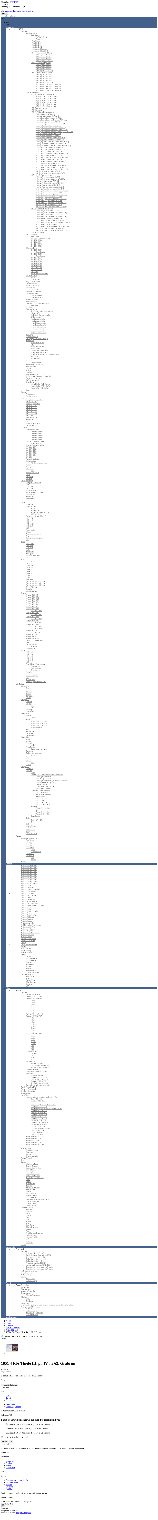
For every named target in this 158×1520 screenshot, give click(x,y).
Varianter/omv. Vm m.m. (34, 492)
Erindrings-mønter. (32, 1150)
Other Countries (31, 982)
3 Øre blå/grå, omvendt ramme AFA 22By (50, 179)
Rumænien (29, 751)
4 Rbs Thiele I (36, 43)
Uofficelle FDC (36, 362)
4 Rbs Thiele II (36, 45)
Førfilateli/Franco (42, 37)
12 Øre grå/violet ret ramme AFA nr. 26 (49, 147)
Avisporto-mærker (32, 299)
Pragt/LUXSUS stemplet (34, 640)
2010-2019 (29, 548)
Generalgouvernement (43, 777)
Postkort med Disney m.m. (30, 933)
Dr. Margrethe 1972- (38, 1075)
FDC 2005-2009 (36, 628)
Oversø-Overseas (26, 974)
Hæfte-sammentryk (32, 380)
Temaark (29, 372)
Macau (33, 850)
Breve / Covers (36, 236)
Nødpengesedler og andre (29, 1271)
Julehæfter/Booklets (32, 473)
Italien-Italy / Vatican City (35, 1178)
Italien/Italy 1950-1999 (39, 725)
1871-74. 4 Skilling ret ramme (46, 102)
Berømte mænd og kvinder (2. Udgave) (39, 1269)
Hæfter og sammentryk (44, 794)
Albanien (29, 692)
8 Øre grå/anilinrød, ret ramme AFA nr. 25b (51, 144)
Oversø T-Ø (30, 856)
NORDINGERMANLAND (40, 512)
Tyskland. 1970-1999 (43, 812)
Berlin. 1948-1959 (37, 820)
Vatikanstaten (30, 830)
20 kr (32, 1059)
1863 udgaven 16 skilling (44, 71)
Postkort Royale (26, 921)
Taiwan (28, 842)
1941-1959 (29, 567)
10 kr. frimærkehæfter (38, 323)
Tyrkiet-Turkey (31, 1203)
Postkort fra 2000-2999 (29, 868)
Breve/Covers (35, 35)
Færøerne (24, 398)
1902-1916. (30, 488)
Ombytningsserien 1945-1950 (36, 1261)
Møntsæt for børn (37, 1063)
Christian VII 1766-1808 (34, 996)
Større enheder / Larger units (41, 238)
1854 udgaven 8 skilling (44, 59)
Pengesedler (10, 1468)
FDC (27, 360)
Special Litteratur (32, 1315)
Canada (28, 1215)
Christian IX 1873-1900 (39, 1077)
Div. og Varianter (32, 587)
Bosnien (28, 694)
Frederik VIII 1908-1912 (39, 1079)
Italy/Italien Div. (36, 727)
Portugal (29, 743)
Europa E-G (25, 700)
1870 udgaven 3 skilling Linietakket (48, 86)
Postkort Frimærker (27, 893)
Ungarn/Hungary (31, 826)
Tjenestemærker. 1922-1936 (35, 585)
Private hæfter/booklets (39, 463)
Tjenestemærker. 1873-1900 (35, 581)
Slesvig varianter (31, 396)
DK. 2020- (34, 272)
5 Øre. (33, 1004)
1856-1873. (30, 485)
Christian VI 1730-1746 (39, 1119)
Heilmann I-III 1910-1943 (35, 1253)
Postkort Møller (26, 909)
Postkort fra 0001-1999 (29, 866)
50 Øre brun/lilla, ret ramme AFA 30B (49, 201)
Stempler (29, 589)
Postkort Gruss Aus (27, 897)
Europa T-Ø (25, 767)
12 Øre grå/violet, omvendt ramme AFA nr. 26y (52, 149)
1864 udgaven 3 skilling (44, 76)
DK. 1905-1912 (36, 242)
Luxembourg (30, 735)
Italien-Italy (30, 964)
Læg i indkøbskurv (9, 1385)
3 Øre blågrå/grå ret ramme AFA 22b (48, 122)
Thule (28, 475)
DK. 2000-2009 (36, 268)
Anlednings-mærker (33, 374)
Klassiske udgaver (32, 33)
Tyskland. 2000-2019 (43, 814)
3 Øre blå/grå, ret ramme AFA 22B (48, 177)
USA (32, 858)
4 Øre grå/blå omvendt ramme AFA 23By (50, 183)
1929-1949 (29, 520)
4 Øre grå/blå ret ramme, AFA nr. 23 (48, 126)
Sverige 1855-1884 (32, 595)
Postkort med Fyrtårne (28, 895)
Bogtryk (33, 278)
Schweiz (28, 761)
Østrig (28, 832)
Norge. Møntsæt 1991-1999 (35, 1142)
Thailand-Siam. (31, 1235)
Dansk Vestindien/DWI (29, 1087)
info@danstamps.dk (23, 1513)
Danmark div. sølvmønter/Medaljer (38, 1085)
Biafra (28, 1213)
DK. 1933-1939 (36, 250)
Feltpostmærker (31, 648)
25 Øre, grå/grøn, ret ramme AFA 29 (48, 163)
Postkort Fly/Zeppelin (28, 891)
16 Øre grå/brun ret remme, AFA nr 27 (49, 155)
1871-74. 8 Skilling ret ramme (46, 100)
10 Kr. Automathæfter (38, 333)
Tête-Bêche (30, 307)
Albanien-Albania (32, 1164)
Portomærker (30, 287)
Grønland (24, 427)
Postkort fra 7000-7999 (29, 878)
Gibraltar (29, 702)
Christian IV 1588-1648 (39, 1111)
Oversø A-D (30, 844)
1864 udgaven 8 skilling (44, 80)
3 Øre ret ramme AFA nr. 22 (45, 114)
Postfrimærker (31, 394)
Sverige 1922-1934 (32, 601)
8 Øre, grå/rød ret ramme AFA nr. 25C (49, 218)
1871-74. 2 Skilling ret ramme (46, 96)
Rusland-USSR (31, 1190)
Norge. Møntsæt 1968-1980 (35, 1136)
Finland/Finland (26, 1158)
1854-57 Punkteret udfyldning (41, 53)
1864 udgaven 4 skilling (44, 78)
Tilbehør (24, 1297)
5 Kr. (32, 1050)
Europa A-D (25, 686)
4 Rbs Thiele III (36, 47)
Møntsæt (29, 1154)
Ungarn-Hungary (32, 1205)
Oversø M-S (30, 848)
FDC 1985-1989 (36, 615)
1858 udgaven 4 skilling (44, 65)
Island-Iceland (26, 949)
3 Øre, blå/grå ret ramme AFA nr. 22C (49, 211)
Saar (27, 757)
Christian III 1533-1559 (39, 1107)
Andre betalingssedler (28, 1275)
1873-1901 (29, 561)
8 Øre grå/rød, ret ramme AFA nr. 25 (48, 136)
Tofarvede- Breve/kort (38, 232)
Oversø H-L (30, 854)
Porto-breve (35, 289)
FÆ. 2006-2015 (31, 412)
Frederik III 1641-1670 (34, 994)
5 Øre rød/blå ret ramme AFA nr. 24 (48, 134)
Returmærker (35, 670)
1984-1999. (30, 544)
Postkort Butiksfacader (29, 884)
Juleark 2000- (35, 349)
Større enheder (31, 490)
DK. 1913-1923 (36, 244)
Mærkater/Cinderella (28, 1291)
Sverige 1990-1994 (32, 617)
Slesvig (23, 392)
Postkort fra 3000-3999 (29, 870)
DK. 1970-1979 (36, 262)
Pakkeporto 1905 (36, 431)
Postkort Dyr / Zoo (27, 887)
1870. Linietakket (37, 110)
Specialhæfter (30, 382)
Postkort (9, 1463)
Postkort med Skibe (27, 923)
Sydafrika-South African (34, 1233)
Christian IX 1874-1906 (34, 998)
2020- (28, 550)
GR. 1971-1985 (31, 449)
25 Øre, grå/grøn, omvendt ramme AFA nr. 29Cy (53, 222)
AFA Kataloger (31, 1309)
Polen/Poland (30, 747)
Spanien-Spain (31, 970)
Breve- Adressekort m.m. (39, 274)
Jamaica (28, 1221)
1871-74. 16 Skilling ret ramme (47, 104)
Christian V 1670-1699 (39, 1115)
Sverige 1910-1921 (32, 599)
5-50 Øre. (34, 1054)
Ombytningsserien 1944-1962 (36, 1259)
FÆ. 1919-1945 (31, 402)
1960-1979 (29, 569)
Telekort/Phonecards (33, 1295)
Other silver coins (32, 1227)
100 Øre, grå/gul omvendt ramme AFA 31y (51, 173)
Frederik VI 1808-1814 (39, 1124)
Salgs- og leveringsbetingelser (17, 1480)
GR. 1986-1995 (31, 451)
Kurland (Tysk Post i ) (43, 784)
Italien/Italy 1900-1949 (39, 723)
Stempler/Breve (36, 443)
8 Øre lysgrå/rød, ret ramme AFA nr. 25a (50, 140)
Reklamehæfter (36, 317)
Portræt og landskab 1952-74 (36, 1263)
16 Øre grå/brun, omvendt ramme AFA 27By (51, 195)
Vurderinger (25, 1303)
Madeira (33, 745)
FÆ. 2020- (29, 416)
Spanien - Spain (31, 1195)
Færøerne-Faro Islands (28, 939)
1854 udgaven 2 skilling (44, 55)
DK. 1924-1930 (36, 246)
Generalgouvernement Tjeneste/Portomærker (51, 780)
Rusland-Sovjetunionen (34, 753)
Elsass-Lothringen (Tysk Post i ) (47, 782)
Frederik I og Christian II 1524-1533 (43, 1105)
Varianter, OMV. (31, 276)
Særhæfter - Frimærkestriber (41, 315)
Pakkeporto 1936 (36, 437)
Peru (27, 1231)
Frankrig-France (31, 958)
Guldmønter (30, 1073)
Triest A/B (29, 769)
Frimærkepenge (26, 1289)
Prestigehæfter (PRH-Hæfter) (41, 386)
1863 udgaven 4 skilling (44, 69)
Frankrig (29, 710)
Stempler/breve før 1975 (34, 400)
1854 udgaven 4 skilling (44, 57)
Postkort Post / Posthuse (29, 915)
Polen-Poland (30, 1184)
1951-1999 (29, 656)
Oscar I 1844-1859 (37, 1130)
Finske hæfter (30, 530)
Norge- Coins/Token (33, 1140)
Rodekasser (29, 1301)
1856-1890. (30, 504)
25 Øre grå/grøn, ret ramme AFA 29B (49, 197)
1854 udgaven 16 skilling (44, 61)
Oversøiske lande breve (29, 838)
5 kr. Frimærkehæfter (38, 321)
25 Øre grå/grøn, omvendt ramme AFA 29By (51, 199)
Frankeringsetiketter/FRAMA (36, 516)
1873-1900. (30, 487)
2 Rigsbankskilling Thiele (40, 51)
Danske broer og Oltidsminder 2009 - (39, 1255)
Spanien (28, 765)
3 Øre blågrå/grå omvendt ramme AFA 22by (51, 124)
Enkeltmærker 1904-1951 (40, 351)
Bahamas (29, 1211)
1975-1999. (30, 524)
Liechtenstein (30, 733)
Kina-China (30, 976)
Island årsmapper (32, 591)
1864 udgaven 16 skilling (44, 82)
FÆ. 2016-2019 (31, 414)
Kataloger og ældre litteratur (31, 1307)
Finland (23, 502)
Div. (32, 345)
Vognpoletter (25, 1287)
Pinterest (9, 1400)
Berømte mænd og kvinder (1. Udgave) (39, 1267)
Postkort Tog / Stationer (29, 931)
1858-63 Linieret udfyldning (41, 63)
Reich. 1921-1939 (42, 800)
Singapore (29, 984)
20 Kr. (28, 1146)
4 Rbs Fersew (35, 41)
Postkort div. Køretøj (28, 929)
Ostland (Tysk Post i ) (43, 788)
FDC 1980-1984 (36, 611)
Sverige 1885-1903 (32, 597)
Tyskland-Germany (32, 972)
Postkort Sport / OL (28, 927)
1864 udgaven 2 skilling (44, 75)
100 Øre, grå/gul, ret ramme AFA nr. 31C (50, 228)
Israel (28, 1219)
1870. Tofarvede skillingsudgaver (42, 94)
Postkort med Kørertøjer (29, 903)
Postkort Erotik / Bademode (30, 889)
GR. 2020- (29, 457)
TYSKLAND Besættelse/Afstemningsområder (47, 775)
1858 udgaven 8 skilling (44, 67)
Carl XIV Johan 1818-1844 (40, 1128)
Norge (23, 650)
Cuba (27, 1217)
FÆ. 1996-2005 (31, 410)
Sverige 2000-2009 (32, 625)
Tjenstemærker (36, 668)
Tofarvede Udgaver (32, 92)
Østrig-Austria (31, 960)
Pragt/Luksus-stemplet (33, 534)
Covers (33, 755)
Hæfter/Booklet (31, 461)
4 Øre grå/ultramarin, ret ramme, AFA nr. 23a (52, 130)
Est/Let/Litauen (31, 1170)
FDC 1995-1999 (36, 623)
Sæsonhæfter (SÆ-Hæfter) (40, 388)
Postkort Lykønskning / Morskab (32, 905)
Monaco (28, 741)
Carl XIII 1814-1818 (38, 1126)
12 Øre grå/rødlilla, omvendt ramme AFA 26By (52, 191)
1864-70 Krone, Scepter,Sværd (41, 73)
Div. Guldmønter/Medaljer (40, 1083)
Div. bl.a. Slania (31, 646)
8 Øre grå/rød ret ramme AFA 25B (48, 185)
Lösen (28, 642)
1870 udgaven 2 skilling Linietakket (48, 84)
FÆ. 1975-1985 (31, 406)
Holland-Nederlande (33, 1176)
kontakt (9, 1485)
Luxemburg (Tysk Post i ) (45, 786)
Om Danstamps (12, 1482)
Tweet (8, 1398)
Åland (23, 542)
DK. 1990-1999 (36, 266)
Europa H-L (25, 713)
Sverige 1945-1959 (32, 605)
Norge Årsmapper (32, 676)
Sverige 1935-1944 (32, 603)
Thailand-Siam (36, 852)
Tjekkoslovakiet (31, 834)
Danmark (24, 31)
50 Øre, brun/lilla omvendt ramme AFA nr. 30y (52, 169)
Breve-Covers (30, 680)
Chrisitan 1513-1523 (38, 1101)
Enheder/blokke (36, 295)
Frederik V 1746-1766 (38, 1121)
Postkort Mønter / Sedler (29, 911)
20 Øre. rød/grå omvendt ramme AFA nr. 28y (51, 161)
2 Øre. (33, 1002)
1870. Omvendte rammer (39, 108)
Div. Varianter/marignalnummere (42, 311)
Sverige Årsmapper (32, 638)
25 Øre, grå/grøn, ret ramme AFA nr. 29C (50, 220)
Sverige (23, 593)
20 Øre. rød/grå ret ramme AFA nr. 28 (49, 159)
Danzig (28, 698)
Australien (29, 1209)
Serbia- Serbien (31, 1193)
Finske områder (31, 506)
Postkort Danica (26, 885)
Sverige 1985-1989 (32, 613)
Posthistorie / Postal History (35, 441)
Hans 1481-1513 (36, 1099)
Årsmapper (29, 335)
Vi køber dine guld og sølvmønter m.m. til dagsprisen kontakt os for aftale (47, 1305)
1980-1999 (29, 571)
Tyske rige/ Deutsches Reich (40, 790)
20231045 (14, 2)
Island (23, 559)
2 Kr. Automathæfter (38, 331)
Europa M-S (25, 737)
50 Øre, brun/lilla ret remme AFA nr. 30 (50, 167)
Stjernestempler (31, 366)
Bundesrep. (34, 806)
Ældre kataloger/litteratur (34, 1313)
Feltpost (28, 532)
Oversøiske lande (27, 1207)
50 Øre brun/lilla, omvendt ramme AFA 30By (51, 203)
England (28, 704)
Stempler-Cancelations (33, 483)
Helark (28, 390)
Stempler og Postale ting (34, 364)
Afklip (28, 1299)
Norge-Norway (26, 951)
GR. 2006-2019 (31, 455)
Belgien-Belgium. (32, 1166)
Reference (5, 1415)
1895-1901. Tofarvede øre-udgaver (43, 175)
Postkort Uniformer (27, 935)
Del (7, 1396)
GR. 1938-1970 (31, 447)
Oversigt (9, 1487)
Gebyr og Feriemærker (34, 291)
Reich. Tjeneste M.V (43, 804)
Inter (32, 1103)
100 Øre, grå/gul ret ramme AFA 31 (48, 171)
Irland (28, 729)
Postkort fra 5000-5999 (29, 874)
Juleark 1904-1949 (37, 343)
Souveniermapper (32, 337)
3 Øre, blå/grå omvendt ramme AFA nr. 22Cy (51, 213)
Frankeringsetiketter (33, 404)
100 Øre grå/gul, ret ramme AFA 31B (49, 205)
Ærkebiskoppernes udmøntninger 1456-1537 (46, 1109)
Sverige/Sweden (26, 1148)
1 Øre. (33, 1000)
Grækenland (30, 712)
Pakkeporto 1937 (36, 439)
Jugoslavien (30, 731)
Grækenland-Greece (33, 1174)
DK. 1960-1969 (36, 260)
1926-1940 (29, 565)
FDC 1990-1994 (36, 619)
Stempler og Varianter (38, 352)
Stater (33, 773)
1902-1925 (29, 563)
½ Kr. (33, 1028)
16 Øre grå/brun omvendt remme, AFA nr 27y (52, 157)
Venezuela (29, 1243)
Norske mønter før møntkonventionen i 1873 (41, 1097)
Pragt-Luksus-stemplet (33, 282)
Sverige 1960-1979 (32, 607)
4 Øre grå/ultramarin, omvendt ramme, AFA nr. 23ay (54, 132)
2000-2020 (29, 526)
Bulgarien (29, 696)
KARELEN (35, 510)
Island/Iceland (25, 1093)
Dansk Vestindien (27, 481)
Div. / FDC (29, 477)
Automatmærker (31, 301)
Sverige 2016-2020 (32, 634)
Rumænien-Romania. (33, 1188)
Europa (23, 954)
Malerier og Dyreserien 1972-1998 (38, 1265)
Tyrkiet (28, 828)
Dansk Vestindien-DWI (29, 945)
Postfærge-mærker (32, 293)
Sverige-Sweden (26, 952)
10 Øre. (33, 1006)
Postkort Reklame (27, 919)
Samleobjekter (26, 1293)
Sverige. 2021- (31, 636)
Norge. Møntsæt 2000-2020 (35, 1144)
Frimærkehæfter (31, 309)
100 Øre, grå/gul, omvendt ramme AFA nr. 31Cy (53, 230)
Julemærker (30, 341)
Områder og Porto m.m (39, 749)
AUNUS (34, 508)
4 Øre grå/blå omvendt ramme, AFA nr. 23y (51, 128)
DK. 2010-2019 (36, 270)
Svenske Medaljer (32, 1156)
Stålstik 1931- (35, 280)
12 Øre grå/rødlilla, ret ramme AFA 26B (50, 189)
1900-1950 (29, 654)
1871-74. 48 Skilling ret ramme (47, 106)
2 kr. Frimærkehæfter (38, 319)
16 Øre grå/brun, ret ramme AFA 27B (49, 193)
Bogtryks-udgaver (32, 234)
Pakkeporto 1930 (36, 435)
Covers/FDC (35, 717)
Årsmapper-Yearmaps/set (34, 538)
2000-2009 (29, 546)
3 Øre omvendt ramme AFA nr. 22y (48, 116)
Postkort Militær (26, 907)
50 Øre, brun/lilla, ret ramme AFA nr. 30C (50, 224)
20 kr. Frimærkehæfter (38, 325)
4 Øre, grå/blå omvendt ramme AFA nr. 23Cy (51, 216)
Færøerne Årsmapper (33, 423)
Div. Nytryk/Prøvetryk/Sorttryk (37, 339)
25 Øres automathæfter (39, 327)
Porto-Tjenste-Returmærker (35, 664)
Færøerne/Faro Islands (28, 1089)
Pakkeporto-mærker (33, 429)
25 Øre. (33, 1008)
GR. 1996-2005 (31, 453)
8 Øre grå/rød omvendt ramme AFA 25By (50, 187)
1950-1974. (30, 522)
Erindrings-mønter (32, 1069)
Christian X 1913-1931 (39, 1081)
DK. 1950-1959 (36, 258)
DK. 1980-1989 (36, 264)
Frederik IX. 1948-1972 (34, 1034)
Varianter (29, 479)
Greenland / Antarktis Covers (36, 445)
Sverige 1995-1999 (32, 621)
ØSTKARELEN (36, 514)
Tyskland (29, 771)
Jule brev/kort (35, 358)
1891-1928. (30, 518)
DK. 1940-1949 (36, 254)
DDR (27, 824)
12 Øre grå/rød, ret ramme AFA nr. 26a (49, 151)
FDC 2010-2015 (36, 632)
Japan (28, 978)
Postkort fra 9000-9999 (29, 882)
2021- (28, 528)
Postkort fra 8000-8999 (29, 880)
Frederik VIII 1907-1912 (34, 1014)
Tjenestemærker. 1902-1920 (35, 583)
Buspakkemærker (32, 536)
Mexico (28, 1229)
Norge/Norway (26, 1095)
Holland (28, 715)
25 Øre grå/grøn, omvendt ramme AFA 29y (51, 165)
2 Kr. (32, 1012)
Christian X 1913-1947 (34, 1016)
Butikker (9, 1489)
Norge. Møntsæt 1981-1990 (35, 1138)
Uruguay (29, 1241)
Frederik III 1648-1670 (39, 1113)
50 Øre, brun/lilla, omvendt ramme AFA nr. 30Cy (53, 226)
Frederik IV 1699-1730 (39, 1117)
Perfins (28, 368)
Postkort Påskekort (27, 917)
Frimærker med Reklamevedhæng (37, 303)
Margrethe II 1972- (32, 1052)
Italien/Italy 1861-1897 (39, 721)
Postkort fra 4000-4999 (29, 872)
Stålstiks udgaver (32, 248)
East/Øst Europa (31, 1281)
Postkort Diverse (26, 937)
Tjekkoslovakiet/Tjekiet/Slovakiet (37, 1199)
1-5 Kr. (33, 1055)
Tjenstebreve (40, 39)
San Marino (30, 759)
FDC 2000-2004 (36, 626)
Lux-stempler (30, 425)
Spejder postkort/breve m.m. (31, 925)
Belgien (28, 688)
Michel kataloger (31, 1311)
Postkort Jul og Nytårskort (30, 901)
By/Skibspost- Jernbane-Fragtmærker (39, 376)
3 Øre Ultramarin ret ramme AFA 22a (49, 118)
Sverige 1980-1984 (32, 609)
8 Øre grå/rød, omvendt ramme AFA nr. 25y (51, 138)
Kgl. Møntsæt (30, 1061)
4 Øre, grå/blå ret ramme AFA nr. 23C (49, 214)
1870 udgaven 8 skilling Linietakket (48, 88)
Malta (28, 739)
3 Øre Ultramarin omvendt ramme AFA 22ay (51, 120)
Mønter (9, 1465)
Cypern (28, 690)
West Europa (30, 1279)
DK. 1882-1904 (36, 240)
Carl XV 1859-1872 (38, 1132)
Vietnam (33, 860)
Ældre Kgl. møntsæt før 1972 (41, 1067)
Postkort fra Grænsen (28, 899)
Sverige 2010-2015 (32, 630)
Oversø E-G (30, 846)
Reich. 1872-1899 (42, 792)
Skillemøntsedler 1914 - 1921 (36, 1257)
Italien (28, 719)
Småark (28, 370)
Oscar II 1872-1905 (37, 1134)
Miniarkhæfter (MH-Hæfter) (40, 384)
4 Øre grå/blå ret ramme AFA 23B (47, 181)
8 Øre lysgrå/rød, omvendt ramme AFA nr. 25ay (52, 142)
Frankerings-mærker (33, 378)
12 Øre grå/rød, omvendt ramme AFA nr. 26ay (52, 153)
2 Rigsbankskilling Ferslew (40, 49)
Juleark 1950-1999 (37, 347)
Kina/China (30, 840)
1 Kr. (32, 1010)
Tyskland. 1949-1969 (43, 808)
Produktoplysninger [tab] (13, 1407)
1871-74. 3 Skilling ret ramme (46, 98)
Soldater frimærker (32, 285)
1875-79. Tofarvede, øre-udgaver (42, 112)
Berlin (28, 818)
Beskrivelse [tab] (10, 1404)
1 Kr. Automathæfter (38, 329)
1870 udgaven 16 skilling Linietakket (49, 90)
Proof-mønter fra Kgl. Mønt (40, 1065)
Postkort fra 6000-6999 (29, 876)
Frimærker (10, 1461)
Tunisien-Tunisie (32, 1237)
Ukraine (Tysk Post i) (43, 779)
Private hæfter (35, 313)
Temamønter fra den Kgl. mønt (37, 1071)
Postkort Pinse (26, 913)
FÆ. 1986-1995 (31, 408)
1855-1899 (29, 652)
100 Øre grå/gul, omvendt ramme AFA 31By (51, 207)
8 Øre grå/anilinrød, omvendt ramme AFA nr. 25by (53, 145)
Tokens (23, 1245)
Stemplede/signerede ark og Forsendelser (45, 354)
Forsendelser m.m (37, 297)
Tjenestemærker (31, 283)
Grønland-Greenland (28, 941)
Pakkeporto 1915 (36, 433)
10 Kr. (33, 1057)
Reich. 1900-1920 (42, 798)
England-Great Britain (33, 1168)
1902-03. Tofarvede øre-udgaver (42, 209)
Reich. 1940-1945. (42, 802)
